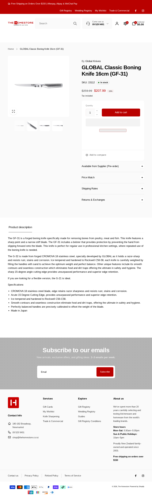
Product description (20, 227)
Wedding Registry (83, 10)
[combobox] (57, 23)
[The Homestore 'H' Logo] (13, 407)
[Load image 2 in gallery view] (32, 126)
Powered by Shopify (137, 486)
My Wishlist (100, 10)
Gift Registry (66, 10)
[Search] (75, 23)
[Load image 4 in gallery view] (57, 126)
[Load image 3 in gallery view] (45, 126)
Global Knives (91, 61)
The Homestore (123, 486)
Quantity (89, 106)
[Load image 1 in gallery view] (19, 126)
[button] (113, 122)
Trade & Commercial (119, 10)
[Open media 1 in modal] (38, 86)
